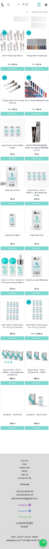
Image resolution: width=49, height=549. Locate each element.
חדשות (24, 471)
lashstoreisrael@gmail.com (24, 498)
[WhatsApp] (43, 543)
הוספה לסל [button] (12, 159)
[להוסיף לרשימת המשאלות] (45, 32)
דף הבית (24, 460)
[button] (8, 4)
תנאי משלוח (24, 467)
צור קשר (24, 474)
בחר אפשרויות (37, 69)
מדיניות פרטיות (24, 478)
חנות (24, 464)
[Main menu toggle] (46, 5)
